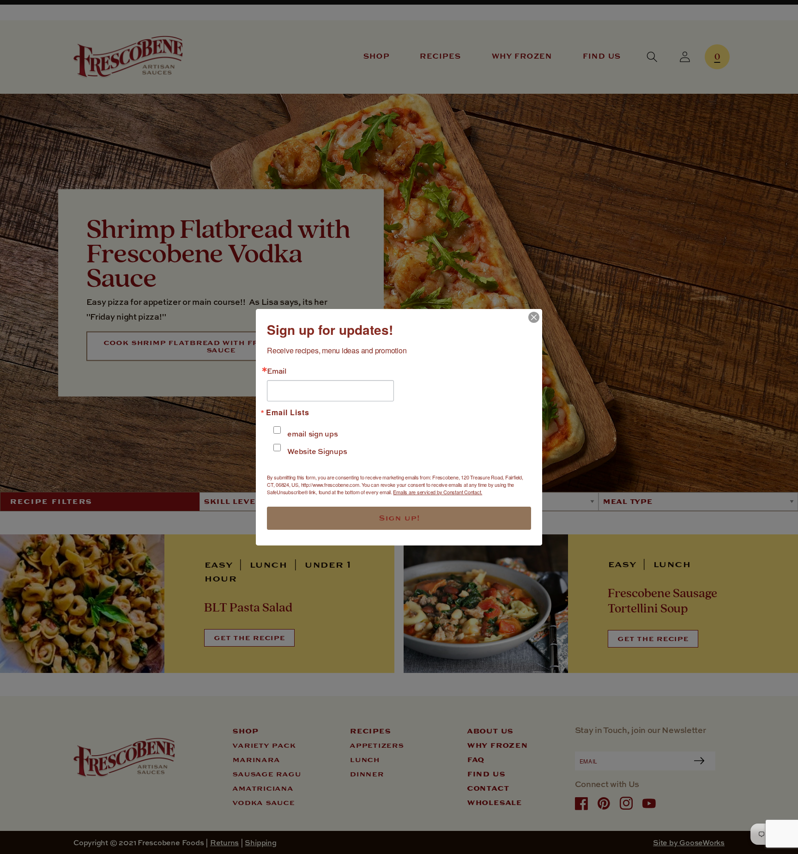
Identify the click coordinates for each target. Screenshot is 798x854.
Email (277, 371)
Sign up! (399, 518)
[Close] (533, 317)
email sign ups (312, 434)
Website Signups (317, 451)
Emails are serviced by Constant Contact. (437, 492)
